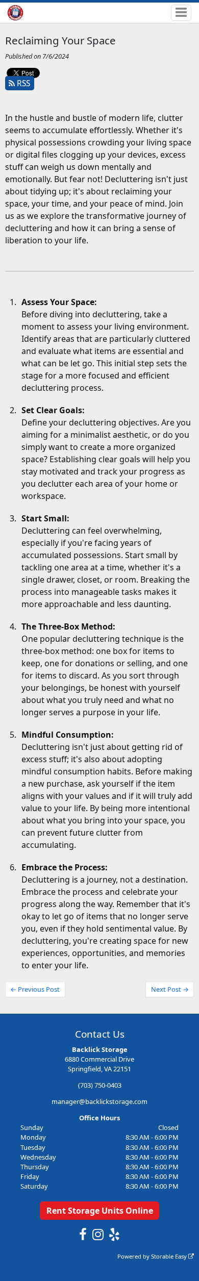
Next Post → (170, 989)
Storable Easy (169, 1256)
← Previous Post (35, 989)
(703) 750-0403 (99, 1085)
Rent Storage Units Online (99, 1210)
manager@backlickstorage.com (99, 1101)
